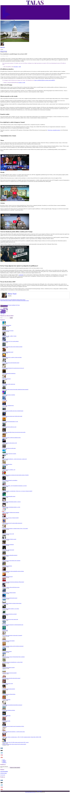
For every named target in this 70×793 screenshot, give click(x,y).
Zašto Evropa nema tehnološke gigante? (8, 496)
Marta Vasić (2, 47)
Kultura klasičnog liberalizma (7, 565)
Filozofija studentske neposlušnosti (8, 544)
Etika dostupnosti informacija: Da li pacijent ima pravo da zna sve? (13, 368)
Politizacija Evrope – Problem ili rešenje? (9, 592)
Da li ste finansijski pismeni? (7, 651)
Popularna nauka (5, 12)
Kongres (10, 305)
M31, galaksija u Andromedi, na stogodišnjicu (9, 480)
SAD (17, 305)
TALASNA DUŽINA (4, 771)
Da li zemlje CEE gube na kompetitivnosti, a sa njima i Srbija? (12, 662)
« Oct (1, 313)
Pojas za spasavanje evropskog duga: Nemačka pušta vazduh (12, 416)
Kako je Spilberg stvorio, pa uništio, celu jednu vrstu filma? (12, 357)
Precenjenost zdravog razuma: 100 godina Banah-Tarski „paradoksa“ (13, 656)
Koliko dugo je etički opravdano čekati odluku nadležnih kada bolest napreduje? (15, 389)
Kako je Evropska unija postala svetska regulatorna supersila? (12, 346)
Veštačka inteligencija (5, 13)
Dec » (4, 313)
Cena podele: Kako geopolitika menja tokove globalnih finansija (12, 410)
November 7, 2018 (17, 66)
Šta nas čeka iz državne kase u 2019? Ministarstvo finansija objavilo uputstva (12, 299)
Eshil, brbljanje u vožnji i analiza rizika (8, 384)
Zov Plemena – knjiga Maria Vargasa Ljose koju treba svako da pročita (13, 432)
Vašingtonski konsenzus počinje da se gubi (9, 426)
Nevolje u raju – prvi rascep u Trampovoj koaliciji (10, 517)
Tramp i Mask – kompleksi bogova (8, 405)
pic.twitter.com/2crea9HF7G (49, 80)
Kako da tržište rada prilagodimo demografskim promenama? (12, 704)
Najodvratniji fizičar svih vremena (7, 330)
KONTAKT (4, 17)
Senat (19, 305)
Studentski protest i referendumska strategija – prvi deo (11, 507)
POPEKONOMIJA (3, 773)
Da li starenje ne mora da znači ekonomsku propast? (10, 362)
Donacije (3, 16)
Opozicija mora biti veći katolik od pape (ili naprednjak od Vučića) (13, 726)
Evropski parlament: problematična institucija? (9, 555)
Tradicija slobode (5, 15)
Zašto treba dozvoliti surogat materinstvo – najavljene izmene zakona (13, 731)
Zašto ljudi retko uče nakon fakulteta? (8, 640)
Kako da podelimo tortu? (6, 715)
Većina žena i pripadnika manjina (54, 130)
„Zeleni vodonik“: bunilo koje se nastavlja (9, 453)
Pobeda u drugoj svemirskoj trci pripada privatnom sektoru (11, 603)
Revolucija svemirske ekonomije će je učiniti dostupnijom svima (12, 624)
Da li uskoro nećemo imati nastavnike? (8, 688)
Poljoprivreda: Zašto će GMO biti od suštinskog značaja (11, 437)
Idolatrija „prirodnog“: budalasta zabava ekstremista (10, 512)
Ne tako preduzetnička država (7, 464)
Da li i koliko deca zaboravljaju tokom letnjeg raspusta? (11, 678)
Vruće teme (4, 9)
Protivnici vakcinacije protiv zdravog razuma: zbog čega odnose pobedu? (14, 744)
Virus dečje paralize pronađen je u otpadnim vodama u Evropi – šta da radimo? (15, 528)
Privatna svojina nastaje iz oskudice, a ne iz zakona (10, 608)
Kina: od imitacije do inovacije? (7, 576)
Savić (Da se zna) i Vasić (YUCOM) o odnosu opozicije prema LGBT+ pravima (15, 742)
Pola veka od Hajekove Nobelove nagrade (9, 539)
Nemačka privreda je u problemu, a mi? (8, 469)
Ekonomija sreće (5, 630)
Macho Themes (39, 791)
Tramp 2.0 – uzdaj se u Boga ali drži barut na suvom (10, 587)
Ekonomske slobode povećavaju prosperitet (9, 672)
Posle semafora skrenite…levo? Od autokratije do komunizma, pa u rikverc (14, 485)
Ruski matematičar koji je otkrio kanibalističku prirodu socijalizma (13, 571)
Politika (3, 10)
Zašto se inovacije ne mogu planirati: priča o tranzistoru (11, 560)
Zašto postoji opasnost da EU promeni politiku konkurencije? (12, 523)
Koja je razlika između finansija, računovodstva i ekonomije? (12, 635)
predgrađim (21, 274)
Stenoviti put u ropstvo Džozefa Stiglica (8, 694)
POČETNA (4, 7)
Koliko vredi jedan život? (6, 378)
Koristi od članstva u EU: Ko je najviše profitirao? (10, 341)
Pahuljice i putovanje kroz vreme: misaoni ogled (10, 619)
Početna (3, 759)
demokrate (4, 305)
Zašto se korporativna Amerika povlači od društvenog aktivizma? (12, 646)
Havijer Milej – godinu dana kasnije (8, 549)
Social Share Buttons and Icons (30, 792)
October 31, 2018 (21, 82)
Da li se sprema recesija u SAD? (7, 683)
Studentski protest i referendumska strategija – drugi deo (11, 501)
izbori (8, 305)
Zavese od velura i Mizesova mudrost (8, 667)
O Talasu (3, 8)
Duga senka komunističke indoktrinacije (8, 373)
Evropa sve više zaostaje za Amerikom (8, 394)
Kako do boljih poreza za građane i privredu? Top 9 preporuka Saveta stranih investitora (14, 300)
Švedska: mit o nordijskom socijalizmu (8, 710)
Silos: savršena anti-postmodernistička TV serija (10, 421)
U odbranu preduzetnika (6, 699)
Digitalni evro (4, 400)
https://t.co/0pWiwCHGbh (39, 80)
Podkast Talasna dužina (6, 14)
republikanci (14, 305)
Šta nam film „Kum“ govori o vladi (8, 533)
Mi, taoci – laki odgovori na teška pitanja (9, 448)
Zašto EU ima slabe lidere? (6, 325)
